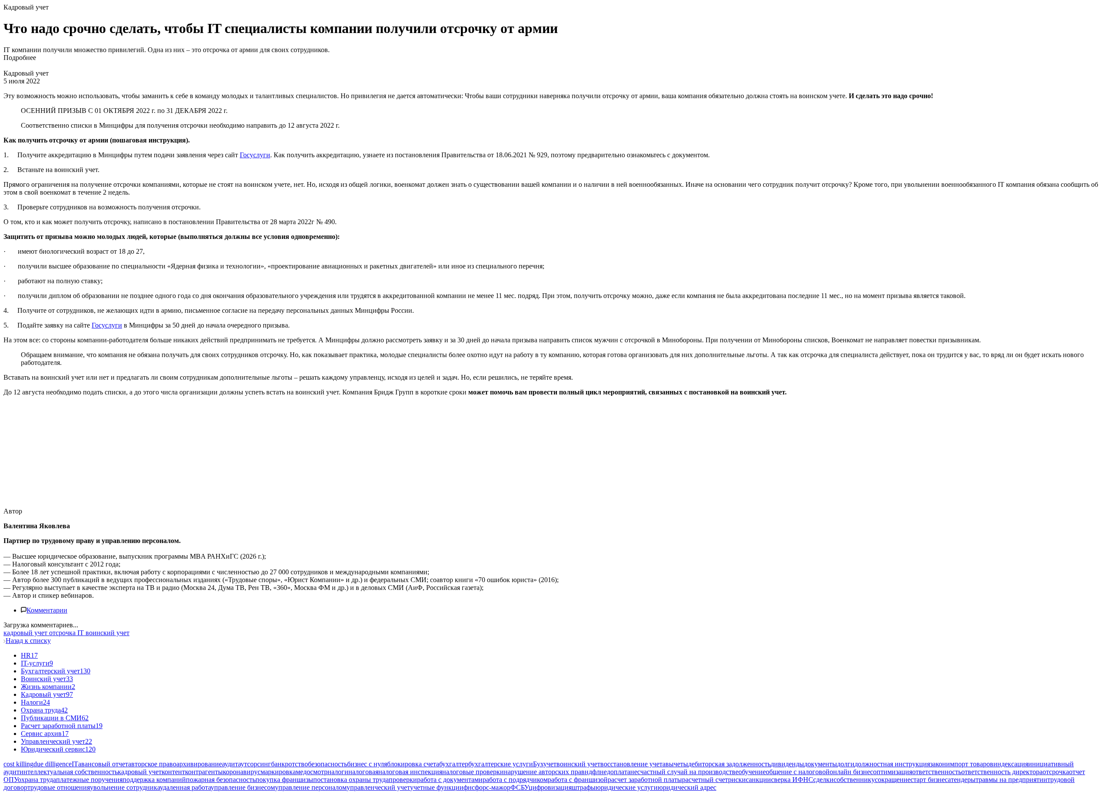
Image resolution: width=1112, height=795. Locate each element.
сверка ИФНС (792, 779)
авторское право (152, 764)
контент (173, 771)
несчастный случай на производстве (684, 771)
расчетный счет (705, 779)
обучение (752, 771)
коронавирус (242, 771)
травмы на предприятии (1011, 779)
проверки (403, 779)
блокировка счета (413, 764)
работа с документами (450, 779)
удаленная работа (185, 787)
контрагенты (204, 771)
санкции (758, 779)
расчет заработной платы (645, 779)
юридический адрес (687, 787)
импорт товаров (969, 764)
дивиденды (787, 764)
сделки (823, 779)
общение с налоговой (798, 771)
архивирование (199, 764)
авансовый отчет (103, 764)
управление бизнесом (243, 787)
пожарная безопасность (220, 779)
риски (737, 779)
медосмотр (312, 771)
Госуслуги (255, 155)
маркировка (278, 771)
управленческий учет (378, 787)
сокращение (892, 779)
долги (845, 764)
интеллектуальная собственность (69, 771)
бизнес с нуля (367, 764)
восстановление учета (632, 764)
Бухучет (544, 764)
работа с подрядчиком (515, 779)
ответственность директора (1001, 771)
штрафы (584, 787)
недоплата (615, 771)
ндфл (592, 771)
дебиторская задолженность (729, 764)
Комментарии (46, 610)
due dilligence (52, 764)
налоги (338, 771)
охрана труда (37, 779)
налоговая (363, 771)
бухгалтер (453, 764)
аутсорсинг (254, 764)
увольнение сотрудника (125, 787)
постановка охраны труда (351, 779)
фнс (469, 787)
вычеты (676, 764)
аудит (230, 764)
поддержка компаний (154, 779)
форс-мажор (492, 787)
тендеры (963, 779)
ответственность (936, 771)
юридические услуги (627, 787)
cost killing (18, 764)
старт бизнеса (930, 779)
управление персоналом (311, 787)
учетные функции (436, 787)
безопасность (327, 764)
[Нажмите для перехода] (136, 496)
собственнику (854, 779)
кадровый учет (140, 771)
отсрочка (1055, 771)
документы (820, 764)
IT (75, 764)
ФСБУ (519, 787)
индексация (1010, 764)
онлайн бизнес (851, 771)
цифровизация (550, 787)
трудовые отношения (58, 787)
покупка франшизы (284, 779)
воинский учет (578, 764)
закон (938, 764)
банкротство (289, 764)
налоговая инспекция (410, 771)
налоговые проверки (473, 771)
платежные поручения (89, 779)
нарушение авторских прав (544, 771)
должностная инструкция (892, 764)
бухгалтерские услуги (500, 764)
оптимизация (892, 771)
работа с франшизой (578, 779)
